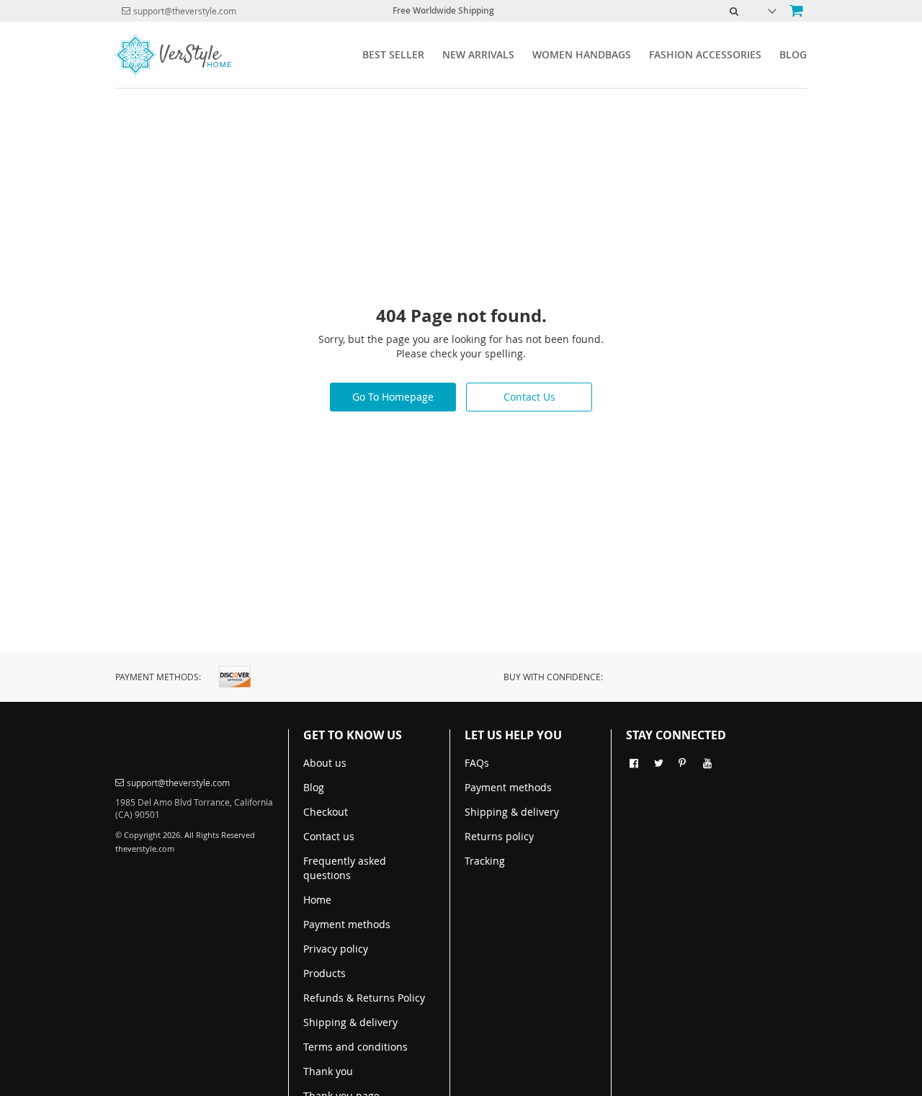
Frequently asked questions (344, 868)
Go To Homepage (393, 397)
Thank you (328, 1071)
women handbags (581, 54)
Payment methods (346, 924)
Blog (793, 54)
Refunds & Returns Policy (364, 997)
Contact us (328, 836)
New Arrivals (478, 54)
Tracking (485, 861)
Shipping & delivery (350, 1022)
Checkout (325, 812)
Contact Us (529, 397)
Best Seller (393, 54)
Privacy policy (335, 948)
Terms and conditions (355, 1046)
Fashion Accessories (705, 54)
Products (324, 973)
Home (317, 899)
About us (324, 763)
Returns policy (499, 836)
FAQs (477, 763)
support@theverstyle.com (184, 10)
